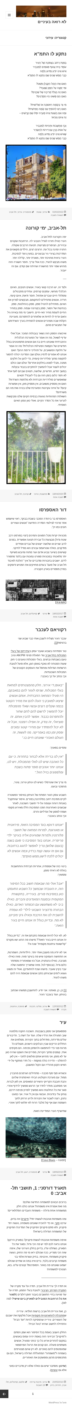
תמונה (60, 602)
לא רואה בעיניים (52, 22)
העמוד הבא (4, 1394)
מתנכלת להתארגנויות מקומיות (47, 1315)
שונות (39, 212)
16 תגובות (40, 1385)
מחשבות (43, 494)
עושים (54, 1370)
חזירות (58, 1385)
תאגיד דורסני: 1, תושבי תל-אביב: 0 (38, 1190)
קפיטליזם (33, 613)
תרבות (32, 1006)
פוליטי (38, 1006)
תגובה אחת (58, 497)
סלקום (21, 1382)
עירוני (44, 212)
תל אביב (12, 212)
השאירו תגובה (57, 215)
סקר (57, 1223)
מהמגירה (27, 212)
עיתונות (13, 1006)
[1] (56, 642)
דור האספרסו (52, 509)
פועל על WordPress (57, 1402)
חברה (63, 1009)
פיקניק (25, 1218)
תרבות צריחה (35, 1382)
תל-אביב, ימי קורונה (46, 228)
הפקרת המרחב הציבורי (53, 1290)
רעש (26, 1172)
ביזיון (52, 1385)
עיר (63, 1022)
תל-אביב (18, 494)
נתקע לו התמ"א (50, 54)
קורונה (26, 494)
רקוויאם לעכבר (50, 629)
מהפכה (21, 1006)
